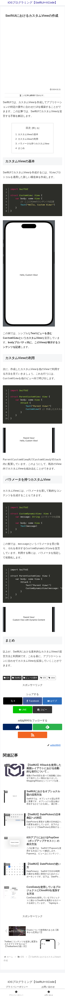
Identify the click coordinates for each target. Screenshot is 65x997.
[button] (42, 709)
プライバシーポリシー (17, 987)
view (53, 678)
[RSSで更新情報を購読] (32, 735)
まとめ (21, 148)
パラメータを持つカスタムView (33, 143)
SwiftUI (18, 678)
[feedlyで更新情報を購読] (47, 727)
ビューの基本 (31, 678)
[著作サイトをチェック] (17, 727)
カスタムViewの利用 (28, 139)
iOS (7, 678)
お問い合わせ (48, 987)
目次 (28, 128)
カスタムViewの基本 (28, 134)
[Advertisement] (32, 54)
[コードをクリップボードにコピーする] (58, 190)
